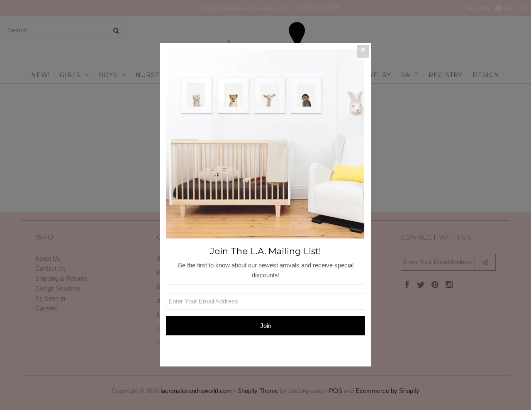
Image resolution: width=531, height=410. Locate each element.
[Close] (363, 51)
